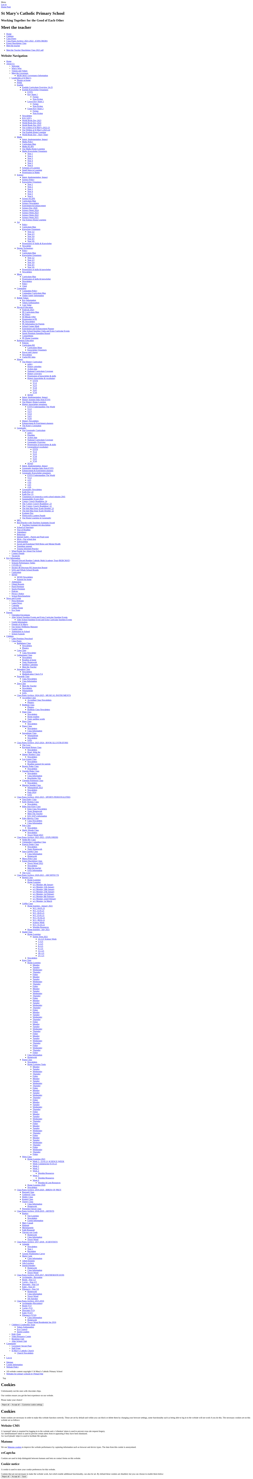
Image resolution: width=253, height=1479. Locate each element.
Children (10, 36)
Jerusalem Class (23, 669)
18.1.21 (41, 953)
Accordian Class (29, 698)
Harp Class (26, 721)
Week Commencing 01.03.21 (45, 1164)
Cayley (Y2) (27, 1308)
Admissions (16, 582)
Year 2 (30, 156)
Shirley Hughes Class (31, 754)
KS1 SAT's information (37, 816)
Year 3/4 (30, 236)
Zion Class (21, 683)
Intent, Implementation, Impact (35, 139)
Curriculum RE (28, 345)
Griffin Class (27, 903)
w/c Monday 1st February (43, 894)
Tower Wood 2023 (35, 835)
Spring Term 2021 (40, 937)
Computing (21, 288)
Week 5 (36, 1175)
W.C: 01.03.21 (39, 925)
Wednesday (37, 970)
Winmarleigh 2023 (35, 787)
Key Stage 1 (32, 94)
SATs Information (34, 870)
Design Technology (25, 248)
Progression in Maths (31, 172)
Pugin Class (27, 1060)
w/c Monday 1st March (42, 901)
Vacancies (16, 556)
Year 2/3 (30, 234)
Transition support (24, 546)
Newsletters (27, 116)
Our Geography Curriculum (33, 430)
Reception (31, 1251)
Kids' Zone (16, 1334)
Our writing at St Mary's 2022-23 (36, 127)
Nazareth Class (23, 676)
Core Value (26, 305)
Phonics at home (24, 80)
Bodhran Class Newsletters (38, 709)
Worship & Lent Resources (49, 1183)
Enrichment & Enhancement (34, 206)
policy (30, 364)
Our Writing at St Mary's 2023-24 (36, 130)
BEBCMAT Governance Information (32, 75)
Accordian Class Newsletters (39, 700)
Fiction (35, 97)
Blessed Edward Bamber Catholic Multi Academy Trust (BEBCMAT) (41, 560)
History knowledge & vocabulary (41, 378)
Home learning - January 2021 (40, 906)
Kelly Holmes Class (30, 802)
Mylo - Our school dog (26, 539)
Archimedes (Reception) (32, 1303)
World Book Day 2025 (31, 125)
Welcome (15, 66)
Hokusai (25, 1225)
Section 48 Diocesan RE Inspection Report (29, 567)
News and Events (13, 598)
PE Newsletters (28, 321)
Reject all (5, 1405)
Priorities (31, 435)
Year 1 (30, 153)
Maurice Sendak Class (31, 785)
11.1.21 (41, 951)
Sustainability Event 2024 (32, 499)
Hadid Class (27, 932)
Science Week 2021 (30, 217)
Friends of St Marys (20, 624)
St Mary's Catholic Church (23, 1351)
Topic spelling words (36, 719)
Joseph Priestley (28, 1265)
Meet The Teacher (35, 814)
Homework (32, 856)
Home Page (6, 7)
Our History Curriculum (32, 362)
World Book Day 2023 (31, 120)
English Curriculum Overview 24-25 (37, 87)
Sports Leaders (23, 1332)
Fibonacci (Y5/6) (29, 1315)
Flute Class (26, 712)
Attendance (21, 532)
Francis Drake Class (30, 844)
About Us (10, 64)
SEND (30, 395)
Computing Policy (29, 291)
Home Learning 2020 (36, 1185)
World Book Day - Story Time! (35, 135)
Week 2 (36, 1166)
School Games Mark (30, 326)
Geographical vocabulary (37, 447)
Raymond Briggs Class (31, 747)
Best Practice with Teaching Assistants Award (36, 523)
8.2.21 (40, 946)
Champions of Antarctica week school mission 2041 (43, 496)
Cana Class (21, 650)
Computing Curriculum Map (34, 293)
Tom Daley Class (29, 799)
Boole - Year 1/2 (29, 1280)
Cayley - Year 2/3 (29, 1282)
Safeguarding (22, 541)
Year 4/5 (30, 239)
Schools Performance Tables (23, 563)
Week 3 (36, 1168)
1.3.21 (40, 941)
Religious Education (25, 340)
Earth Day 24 (27, 492)
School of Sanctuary (25, 527)
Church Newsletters (25, 1353)
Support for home (24, 579)
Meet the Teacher (29, 667)
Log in (4, 4)
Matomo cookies (14, 1447)
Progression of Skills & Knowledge (37, 243)
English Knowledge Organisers (35, 90)
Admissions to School (21, 631)
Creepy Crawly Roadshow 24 (34, 501)
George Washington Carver (33, 1254)
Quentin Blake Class (30, 771)
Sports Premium (18, 589)
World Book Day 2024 (31, 123)
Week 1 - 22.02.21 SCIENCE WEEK (48, 1161)
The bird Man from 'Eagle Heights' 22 (38, 511)
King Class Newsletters (37, 809)
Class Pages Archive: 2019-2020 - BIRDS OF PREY (39, 1190)
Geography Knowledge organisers (36, 473)
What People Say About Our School (27, 551)
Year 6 (30, 165)
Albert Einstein (28, 1261)
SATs (24, 693)
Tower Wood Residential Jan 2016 (41, 1322)
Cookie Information (14, 1364)
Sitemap (9, 1362)
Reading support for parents (38, 764)
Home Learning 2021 (36, 1159)
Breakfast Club (18, 1339)
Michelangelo (27, 1228)
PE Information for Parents (33, 324)
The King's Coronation (31, 426)
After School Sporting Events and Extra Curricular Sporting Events (39, 617)
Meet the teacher (13, 46)
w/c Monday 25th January (43, 892)
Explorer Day (27, 513)
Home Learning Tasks (36, 1064)
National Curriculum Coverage (40, 371)
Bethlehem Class (24, 643)
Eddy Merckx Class (30, 818)
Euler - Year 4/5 (28, 1287)
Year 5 (30, 163)
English (20, 85)
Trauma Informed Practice (27, 549)
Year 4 (30, 161)
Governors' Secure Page (22, 1346)
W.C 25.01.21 (38, 915)
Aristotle (25, 1244)
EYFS (30, 92)
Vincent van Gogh (29, 1232)
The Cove (26, 745)
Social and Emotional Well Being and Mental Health (38, 544)
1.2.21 (40, 944)
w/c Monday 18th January (43, 889)
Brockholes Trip (34, 778)
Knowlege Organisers (31, 229)
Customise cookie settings (32, 1405)
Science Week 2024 (30, 210)
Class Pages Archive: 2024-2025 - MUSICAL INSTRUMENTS (44, 695)
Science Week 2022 (30, 215)
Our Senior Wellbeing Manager (25, 627)
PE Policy (26, 314)
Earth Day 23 (27, 494)
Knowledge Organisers (31, 182)
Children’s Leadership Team (23, 1325)
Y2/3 (35, 385)
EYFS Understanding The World (41, 407)
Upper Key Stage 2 (35, 109)
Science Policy (28, 179)
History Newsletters (30, 421)
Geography (21, 428)
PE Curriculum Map (30, 312)
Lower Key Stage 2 (35, 101)
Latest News (17, 603)
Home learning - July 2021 (38, 929)
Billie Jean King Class (31, 806)
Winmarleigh (27, 690)
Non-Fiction (38, 99)
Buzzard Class (28, 1192)
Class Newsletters (29, 679)
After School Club (19, 1341)
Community (11, 1343)
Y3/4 (35, 388)
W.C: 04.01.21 (39, 908)
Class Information (29, 681)
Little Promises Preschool (22, 638)
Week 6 (36, 1180)
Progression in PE (29, 319)
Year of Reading (23, 530)
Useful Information (19, 622)
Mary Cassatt (27, 1223)
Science (20, 175)
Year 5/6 (30, 241)
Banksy (25, 1213)
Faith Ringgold (28, 1230)
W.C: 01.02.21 (39, 918)
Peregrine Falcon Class (31, 1209)
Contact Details (18, 553)
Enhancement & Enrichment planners (37, 423)
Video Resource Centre (21, 1336)
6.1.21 (40, 948)
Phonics (25, 648)
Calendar (15, 605)
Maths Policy (27, 142)
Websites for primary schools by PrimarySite (24, 1374)
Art (18, 222)
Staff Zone (16, 1348)
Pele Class (26, 825)
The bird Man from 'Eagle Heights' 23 (38, 508)
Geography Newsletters (32, 489)
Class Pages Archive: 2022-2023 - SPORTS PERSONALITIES (43, 797)
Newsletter (26, 246)
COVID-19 (16, 565)
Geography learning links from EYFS (37, 468)
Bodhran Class (28, 705)
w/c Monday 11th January (43, 887)
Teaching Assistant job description (36, 525)
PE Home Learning (30, 338)
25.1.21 (41, 955)
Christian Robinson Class (32, 780)
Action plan (32, 369)
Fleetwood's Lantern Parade (33, 515)
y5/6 (29, 487)
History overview (34, 373)
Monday (36, 965)
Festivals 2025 (28, 310)
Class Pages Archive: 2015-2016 (30, 1301)
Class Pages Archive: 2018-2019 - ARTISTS (35, 1211)
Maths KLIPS (28, 146)
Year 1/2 (30, 232)
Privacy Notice (18, 593)
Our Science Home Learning (34, 220)
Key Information (29, 300)
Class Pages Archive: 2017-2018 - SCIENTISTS (37, 1242)
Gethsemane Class (24, 655)
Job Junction (32, 1298)
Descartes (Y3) (28, 1310)
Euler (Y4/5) (27, 1313)
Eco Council (22, 1329)
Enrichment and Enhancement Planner (38, 329)
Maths (19, 137)
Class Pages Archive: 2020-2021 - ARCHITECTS (38, 875)
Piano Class (27, 726)
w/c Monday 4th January (43, 884)
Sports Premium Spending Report (36, 333)
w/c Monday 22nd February (44, 899)
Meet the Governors (20, 73)
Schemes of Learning (31, 168)
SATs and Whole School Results (25, 570)
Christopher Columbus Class (34, 842)
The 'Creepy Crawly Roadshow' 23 (37, 504)
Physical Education (25, 307)
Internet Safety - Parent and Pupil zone (33, 537)
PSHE (19, 82)
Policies (25, 343)
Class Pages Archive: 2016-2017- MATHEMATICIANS (40, 1275)
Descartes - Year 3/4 (30, 1284)
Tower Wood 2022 (35, 863)
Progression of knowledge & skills (41, 376)
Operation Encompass (21, 615)
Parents (9, 612)
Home (8, 34)
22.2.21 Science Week (47, 939)
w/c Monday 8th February (43, 896)
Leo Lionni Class (29, 759)
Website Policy (12, 1367)
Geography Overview (36, 442)
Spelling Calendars (30, 664)
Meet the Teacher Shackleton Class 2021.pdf (24, 50)
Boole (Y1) (27, 1306)
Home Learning (34, 880)
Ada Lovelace (28, 1263)
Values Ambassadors (30, 303)
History (20, 359)
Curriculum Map (29, 144)
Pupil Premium (18, 586)
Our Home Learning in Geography (36, 518)
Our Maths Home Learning (33, 149)
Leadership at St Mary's (21, 78)
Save (24, 1477)
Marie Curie (27, 1256)
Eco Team (16, 610)
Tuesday (36, 967)
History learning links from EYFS (36, 400)
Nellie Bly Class (29, 840)
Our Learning (33, 1216)
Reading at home (29, 660)
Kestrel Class (27, 1199)
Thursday (37, 972)
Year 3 (30, 158)
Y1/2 (35, 383)
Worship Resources (41, 927)
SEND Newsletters (25, 577)
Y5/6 (35, 392)
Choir (24, 286)
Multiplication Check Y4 (32, 674)
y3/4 (29, 482)
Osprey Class (27, 1201)
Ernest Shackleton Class (16, 43)
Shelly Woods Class (30, 830)
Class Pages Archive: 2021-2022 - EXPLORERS (27, 41)
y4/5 (29, 485)
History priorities (34, 366)
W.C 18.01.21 (38, 913)
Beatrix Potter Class (30, 766)
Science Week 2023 (30, 213)
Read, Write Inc (33, 752)
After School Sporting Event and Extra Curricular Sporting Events (44, 620)
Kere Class (26, 960)
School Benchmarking (21, 596)
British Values (22, 298)
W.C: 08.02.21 (39, 920)
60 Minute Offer (29, 317)
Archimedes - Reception (32, 1277)
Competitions (27, 336)
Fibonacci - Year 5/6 (30, 1289)
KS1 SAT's (26, 118)
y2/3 (29, 480)
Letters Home (17, 608)
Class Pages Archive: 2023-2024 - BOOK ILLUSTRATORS (42, 743)
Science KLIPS (28, 198)
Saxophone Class (29, 733)
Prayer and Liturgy (30, 352)
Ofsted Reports (18, 584)
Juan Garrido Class (30, 851)
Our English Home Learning (34, 132)
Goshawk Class (28, 1194)
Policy (24, 224)
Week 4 (36, 1171)
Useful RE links (28, 357)
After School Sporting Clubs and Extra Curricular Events (46, 331)
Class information (34, 1294)
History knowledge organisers (34, 404)
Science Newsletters (30, 203)
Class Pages (11, 38)
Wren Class (27, 1157)
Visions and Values (19, 71)
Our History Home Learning (34, 402)
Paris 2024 (31, 792)
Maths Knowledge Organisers (34, 151)
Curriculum (16, 572)
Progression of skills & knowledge (36, 269)
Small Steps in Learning (32, 170)
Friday (35, 974)
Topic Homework (29, 662)
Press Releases (18, 601)
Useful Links (17, 629)
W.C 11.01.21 (38, 911)
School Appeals (18, 634)
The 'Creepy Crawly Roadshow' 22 (37, 506)
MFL (19, 520)
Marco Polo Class (29, 858)
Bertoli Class (27, 877)
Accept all (16, 1405)
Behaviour (21, 534)
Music (19, 274)
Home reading (33, 717)
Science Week (38, 922)
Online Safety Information (33, 295)
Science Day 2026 (29, 208)
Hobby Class (27, 1197)
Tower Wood (32, 1239)
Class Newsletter (29, 653)
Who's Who (16, 68)
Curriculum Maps (34, 347)
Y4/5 (35, 390)
